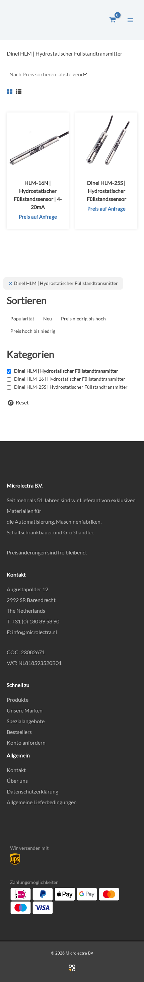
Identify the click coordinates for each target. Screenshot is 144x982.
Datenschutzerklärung (32, 791)
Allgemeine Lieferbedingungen (42, 802)
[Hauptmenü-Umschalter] (130, 20)
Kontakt (16, 770)
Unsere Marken (25, 710)
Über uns (17, 780)
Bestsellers (19, 732)
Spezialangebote (26, 721)
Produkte (17, 699)
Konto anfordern (26, 742)
